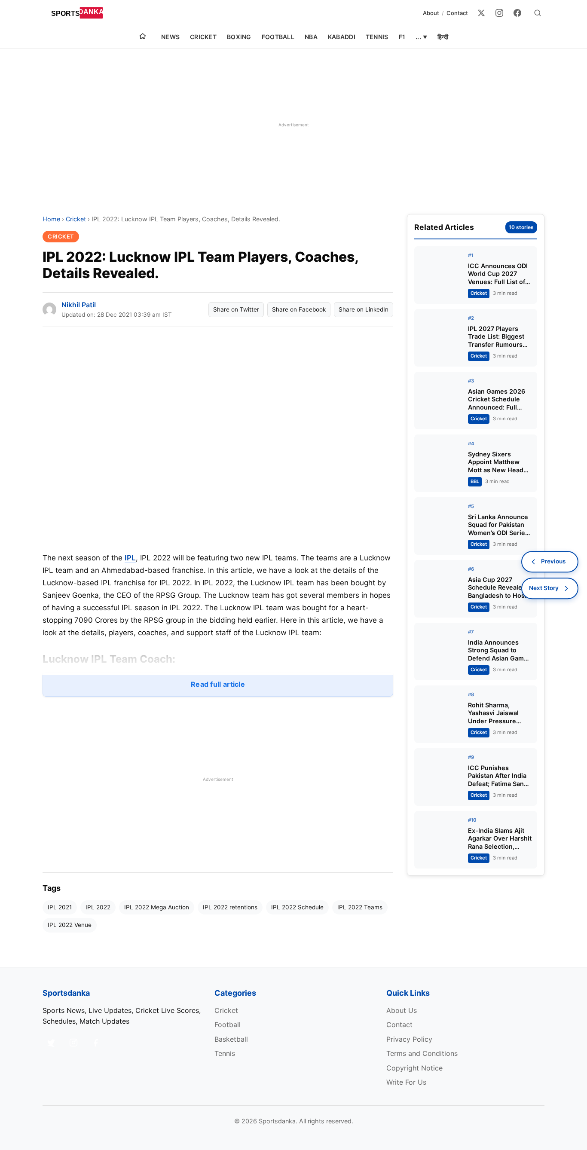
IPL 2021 (60, 907)
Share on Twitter (236, 309)
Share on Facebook (299, 309)
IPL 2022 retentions (230, 907)
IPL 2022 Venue (70, 924)
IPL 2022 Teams (359, 907)
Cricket (203, 36)
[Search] (537, 13)
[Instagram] (499, 12)
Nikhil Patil (78, 304)
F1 (402, 36)
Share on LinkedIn (363, 309)
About (431, 12)
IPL (130, 558)
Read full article (218, 684)
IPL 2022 (98, 907)
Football (278, 36)
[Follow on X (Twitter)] (51, 1042)
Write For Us (406, 1082)
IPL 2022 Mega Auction (156, 907)
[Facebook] (517, 12)
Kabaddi (341, 36)
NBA (311, 36)
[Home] (143, 37)
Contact (457, 12)
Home (51, 219)
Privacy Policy (409, 1039)
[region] (293, 124)
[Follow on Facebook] (95, 1042)
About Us (401, 1010)
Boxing (239, 36)
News (170, 36)
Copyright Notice (414, 1068)
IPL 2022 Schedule (297, 907)
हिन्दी (442, 36)
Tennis (377, 36)
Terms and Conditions (422, 1053)
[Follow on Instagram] (73, 1042)
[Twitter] (481, 12)
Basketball (231, 1039)
